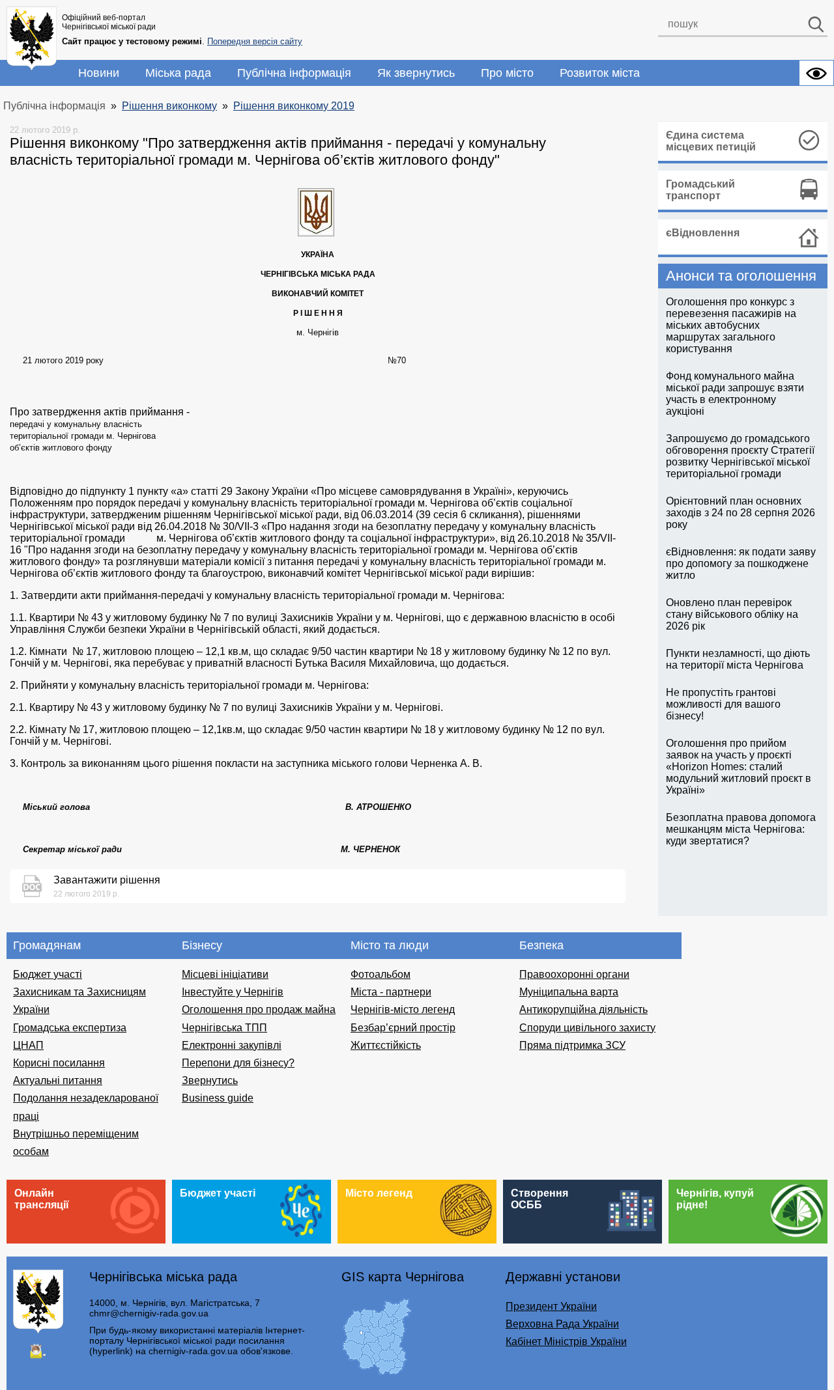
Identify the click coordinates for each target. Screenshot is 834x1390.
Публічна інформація (294, 72)
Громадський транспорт (700, 189)
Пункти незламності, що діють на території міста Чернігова (738, 659)
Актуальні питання (57, 1080)
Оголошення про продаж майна (259, 1009)
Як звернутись (416, 72)
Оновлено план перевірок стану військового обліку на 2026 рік (732, 614)
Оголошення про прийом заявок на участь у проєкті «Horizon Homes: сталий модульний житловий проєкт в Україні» (738, 767)
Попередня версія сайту (254, 41)
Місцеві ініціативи (225, 974)
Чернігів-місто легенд (403, 1009)
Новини (98, 72)
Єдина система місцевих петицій (711, 141)
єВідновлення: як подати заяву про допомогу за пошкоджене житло (741, 563)
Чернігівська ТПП (224, 1027)
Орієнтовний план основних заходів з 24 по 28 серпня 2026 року (740, 512)
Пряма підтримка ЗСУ (572, 1045)
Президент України (551, 1306)
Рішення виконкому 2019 (293, 105)
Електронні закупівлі (231, 1045)
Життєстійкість (386, 1045)
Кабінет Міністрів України (566, 1341)
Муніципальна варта (568, 991)
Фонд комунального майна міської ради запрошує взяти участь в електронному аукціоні (735, 393)
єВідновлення (703, 232)
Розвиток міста (600, 72)
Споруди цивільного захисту (587, 1027)
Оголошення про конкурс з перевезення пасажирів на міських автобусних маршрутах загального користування (731, 325)
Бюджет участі (47, 974)
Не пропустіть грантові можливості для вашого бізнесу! (723, 704)
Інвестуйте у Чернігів (232, 991)
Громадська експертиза (69, 1027)
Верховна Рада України (562, 1323)
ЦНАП (28, 1045)
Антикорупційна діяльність (583, 1009)
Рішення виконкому (169, 105)
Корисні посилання (59, 1062)
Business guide (217, 1098)
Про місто (507, 72)
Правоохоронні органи (574, 974)
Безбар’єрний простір (403, 1027)
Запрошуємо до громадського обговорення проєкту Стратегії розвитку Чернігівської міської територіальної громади (740, 456)
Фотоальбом (380, 974)
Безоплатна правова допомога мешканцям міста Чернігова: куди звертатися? (741, 829)
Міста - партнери (391, 991)
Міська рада (178, 72)
